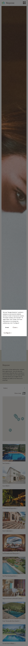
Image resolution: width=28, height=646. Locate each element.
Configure (7, 333)
